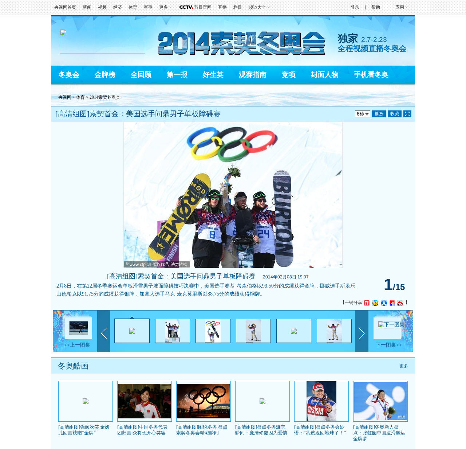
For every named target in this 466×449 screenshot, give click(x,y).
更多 (403, 365)
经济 (117, 7)
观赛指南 (252, 74)
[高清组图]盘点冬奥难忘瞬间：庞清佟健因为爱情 (261, 430)
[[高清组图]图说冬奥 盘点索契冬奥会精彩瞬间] (203, 416)
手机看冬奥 (371, 74)
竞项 (289, 74)
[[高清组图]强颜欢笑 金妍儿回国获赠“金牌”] (85, 402)
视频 (102, 7)
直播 (222, 7)
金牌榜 (105, 74)
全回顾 (141, 74)
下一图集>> (389, 345)
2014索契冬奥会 (105, 97)
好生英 (213, 74)
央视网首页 (65, 7)
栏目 (237, 7)
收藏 (394, 113)
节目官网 (203, 7)
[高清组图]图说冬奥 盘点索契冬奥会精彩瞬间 (202, 430)
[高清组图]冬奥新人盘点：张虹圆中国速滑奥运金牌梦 (379, 432)
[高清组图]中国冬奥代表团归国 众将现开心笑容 (142, 430)
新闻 (87, 7)
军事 (148, 7)
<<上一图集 (77, 345)
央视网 (64, 97)
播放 (379, 113)
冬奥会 (69, 74)
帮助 (375, 7)
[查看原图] (407, 113)
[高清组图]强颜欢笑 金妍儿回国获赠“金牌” (84, 430)
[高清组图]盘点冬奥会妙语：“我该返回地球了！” (320, 430)
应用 (399, 7)
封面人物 (325, 74)
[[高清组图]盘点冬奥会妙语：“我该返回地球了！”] (321, 419)
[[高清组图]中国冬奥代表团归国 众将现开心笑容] (144, 416)
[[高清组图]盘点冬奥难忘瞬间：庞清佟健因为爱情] (262, 402)
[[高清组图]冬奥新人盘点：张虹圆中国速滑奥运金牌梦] (380, 418)
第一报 (177, 74)
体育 (133, 7)
